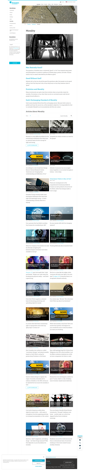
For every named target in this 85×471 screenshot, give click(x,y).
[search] (71, 116)
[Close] (43, 457)
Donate (60, 4)
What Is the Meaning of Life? (14, 30)
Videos (49, 4)
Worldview (34, 24)
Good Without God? (33, 78)
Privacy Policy (15, 48)
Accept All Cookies (38, 460)
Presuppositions (13, 23)
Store (42, 4)
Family (11, 14)
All (30, 115)
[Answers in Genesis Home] (14, 3)
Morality (38, 24)
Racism (11, 25)
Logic (11, 19)
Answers (38, 4)
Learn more (68, 462)
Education (56, 4)
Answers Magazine (60, 220)
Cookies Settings (38, 466)
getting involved (52, 457)
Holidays (11, 16)
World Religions (13, 32)
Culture (11, 12)
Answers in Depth (37, 133)
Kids (52, 4)
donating (46, 457)
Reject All (38, 463)
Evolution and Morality (35, 89)
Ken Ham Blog (35, 165)
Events (45, 4)
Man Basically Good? (34, 67)
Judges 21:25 (56, 276)
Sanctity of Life (12, 27)
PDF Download (33, 145)
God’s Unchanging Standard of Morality (41, 100)
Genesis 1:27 (29, 272)
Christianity (12, 10)
